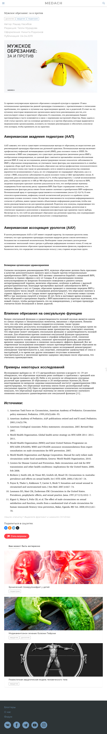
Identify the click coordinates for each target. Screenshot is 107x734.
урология (9, 19)
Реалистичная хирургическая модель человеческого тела (38, 679)
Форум (8, 717)
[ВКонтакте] (6, 528)
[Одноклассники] (9, 528)
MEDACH (53, 3)
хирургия (21, 19)
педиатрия (33, 19)
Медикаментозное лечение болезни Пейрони (32, 633)
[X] (17, 528)
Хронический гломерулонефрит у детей (29, 587)
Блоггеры (10, 707)
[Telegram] (13, 528)
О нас (7, 712)
